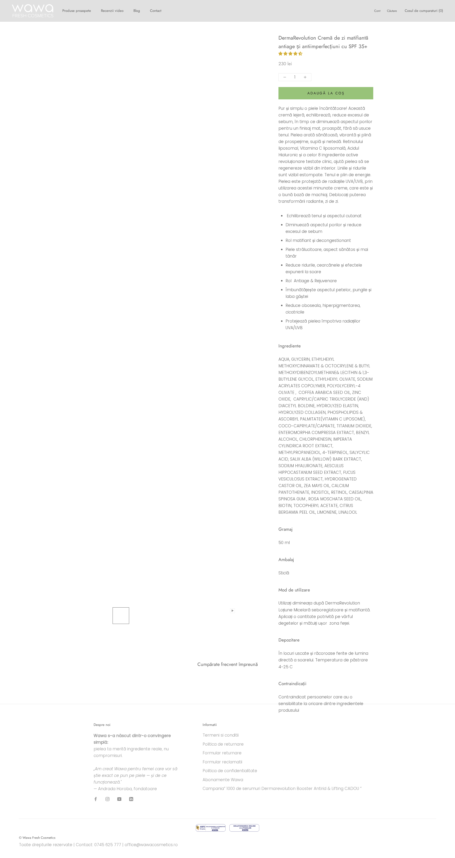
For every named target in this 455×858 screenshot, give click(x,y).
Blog (136, 10)
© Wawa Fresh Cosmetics (37, 837)
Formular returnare (222, 753)
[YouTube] (119, 799)
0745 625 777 (107, 845)
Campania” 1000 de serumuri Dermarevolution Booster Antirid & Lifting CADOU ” (282, 788)
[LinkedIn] (131, 799)
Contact (155, 10)
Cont (377, 11)
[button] (291, 53)
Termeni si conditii (221, 735)
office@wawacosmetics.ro (151, 845)
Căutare (392, 11)
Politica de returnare (223, 744)
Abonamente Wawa (223, 780)
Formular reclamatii (222, 762)
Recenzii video (112, 10)
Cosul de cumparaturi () (424, 10)
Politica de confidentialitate (230, 771)
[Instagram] (107, 799)
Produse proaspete (76, 10)
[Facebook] (96, 799)
